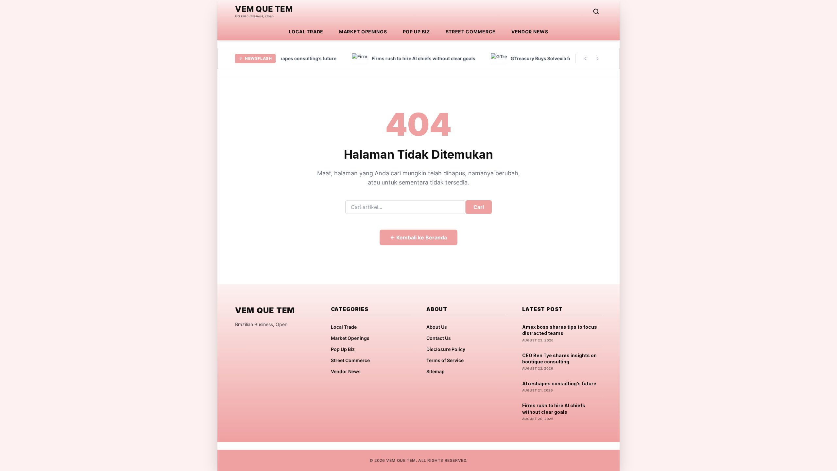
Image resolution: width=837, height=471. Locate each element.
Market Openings (363, 31)
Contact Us (438, 338)
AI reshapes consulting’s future (559, 383)
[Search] (596, 11)
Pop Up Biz (416, 31)
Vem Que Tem (264, 9)
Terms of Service (445, 360)
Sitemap (435, 371)
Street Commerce (471, 31)
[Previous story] (585, 58)
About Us (436, 327)
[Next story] (597, 58)
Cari (478, 207)
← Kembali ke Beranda (418, 237)
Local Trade (306, 31)
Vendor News (529, 31)
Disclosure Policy (445, 349)
